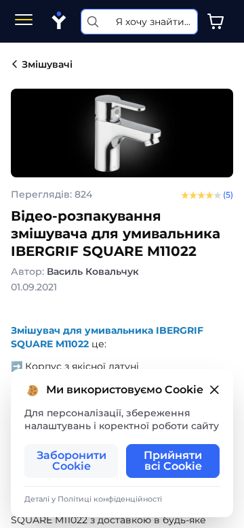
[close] (214, 390)
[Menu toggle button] (24, 21)
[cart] (215, 22)
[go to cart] (215, 22)
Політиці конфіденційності (110, 499)
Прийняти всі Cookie (173, 460)
